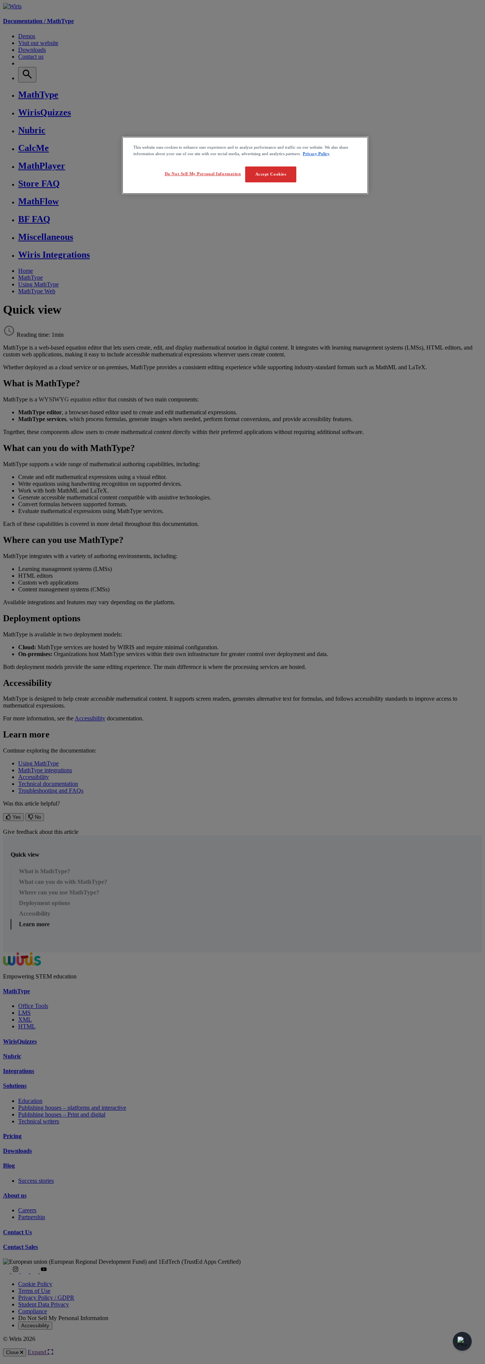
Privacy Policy (316, 153)
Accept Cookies (270, 174)
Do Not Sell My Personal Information (203, 173)
